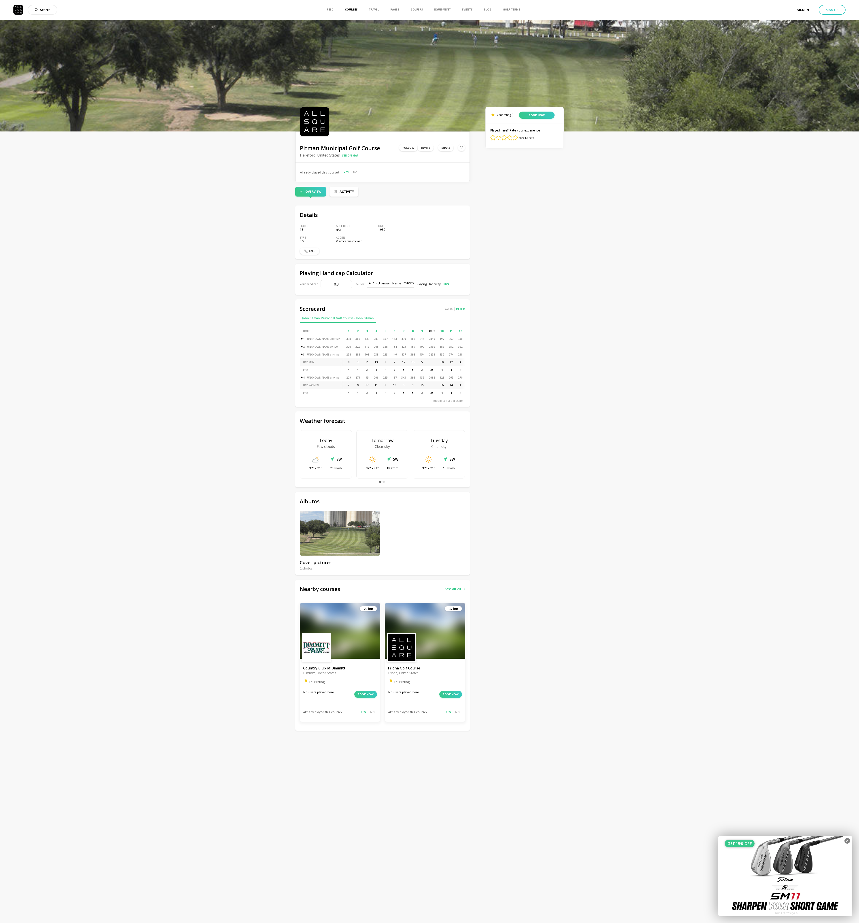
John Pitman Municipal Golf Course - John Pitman (338, 318)
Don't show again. (786, 913)
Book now (366, 694)
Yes (346, 172)
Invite (425, 148)
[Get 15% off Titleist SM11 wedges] (785, 876)
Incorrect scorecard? (448, 400)
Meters (460, 309)
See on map (350, 155)
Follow (408, 148)
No (355, 172)
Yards (449, 309)
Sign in (803, 10)
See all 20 (453, 588)
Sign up (832, 10)
